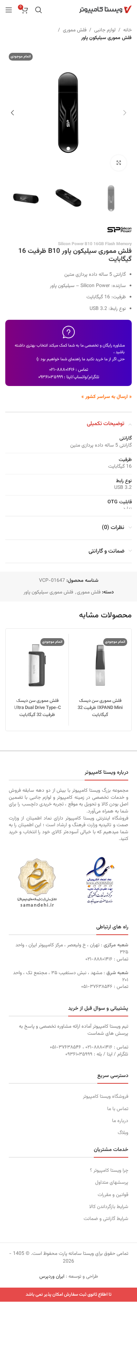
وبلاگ (123, 1133)
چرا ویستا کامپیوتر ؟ (109, 1171)
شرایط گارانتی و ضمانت (106, 1219)
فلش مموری (74, 30)
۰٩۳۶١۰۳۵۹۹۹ (50, 377)
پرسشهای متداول (111, 1183)
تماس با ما (117, 1109)
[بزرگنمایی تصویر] (118, 163)
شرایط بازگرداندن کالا (108, 1207)
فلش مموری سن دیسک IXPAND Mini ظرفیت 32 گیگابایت (100, 707)
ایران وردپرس (51, 1277)
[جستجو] (39, 10)
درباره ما (120, 1121)
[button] (125, 113)
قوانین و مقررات (113, 1195)
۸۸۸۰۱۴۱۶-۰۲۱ (61, 369)
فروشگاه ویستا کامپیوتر (105, 1097)
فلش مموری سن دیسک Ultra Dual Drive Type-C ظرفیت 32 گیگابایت (37, 707)
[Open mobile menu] (9, 10)
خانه (127, 30)
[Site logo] (105, 10)
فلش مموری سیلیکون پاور (106, 38)
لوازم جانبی (105, 30)
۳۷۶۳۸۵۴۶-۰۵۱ (96, 987)
